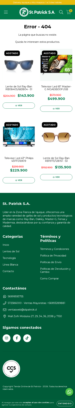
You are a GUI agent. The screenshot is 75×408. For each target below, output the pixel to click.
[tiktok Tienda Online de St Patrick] (27, 338)
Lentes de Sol (11, 251)
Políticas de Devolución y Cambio (55, 270)
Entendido (65, 403)
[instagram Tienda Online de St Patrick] (6, 338)
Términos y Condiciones (54, 249)
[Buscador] (61, 12)
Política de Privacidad (53, 255)
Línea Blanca (10, 264)
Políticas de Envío (51, 262)
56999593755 (15, 296)
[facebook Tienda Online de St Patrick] (17, 338)
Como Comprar (49, 278)
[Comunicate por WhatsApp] (69, 392)
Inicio (6, 244)
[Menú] (6, 12)
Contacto (8, 271)
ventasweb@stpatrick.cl (22, 309)
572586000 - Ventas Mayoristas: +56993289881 (36, 303)
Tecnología (9, 258)
